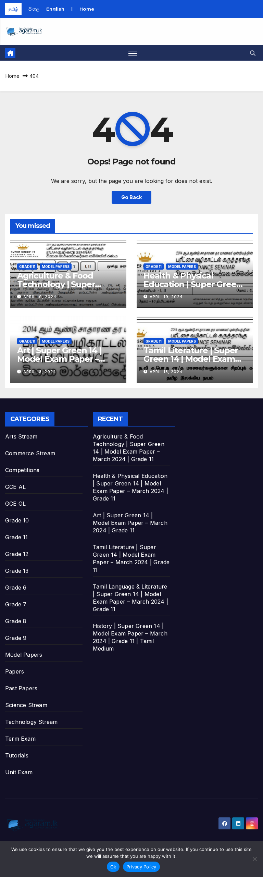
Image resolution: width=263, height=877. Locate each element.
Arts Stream (21, 436)
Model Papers (56, 266)
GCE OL (15, 503)
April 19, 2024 (40, 296)
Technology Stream (31, 721)
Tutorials (16, 755)
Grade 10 (17, 520)
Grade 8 (15, 621)
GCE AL (15, 486)
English (55, 9)
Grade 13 (17, 570)
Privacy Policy (141, 866)
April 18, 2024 (39, 371)
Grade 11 (27, 266)
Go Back (131, 197)
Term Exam (20, 738)
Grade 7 (15, 604)
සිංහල (33, 9)
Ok (113, 866)
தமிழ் (13, 9)
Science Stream (26, 705)
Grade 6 (15, 587)
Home (86, 9)
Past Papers (21, 688)
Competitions (22, 470)
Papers (14, 671)
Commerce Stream (30, 453)
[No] (254, 858)
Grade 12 (17, 554)
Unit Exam (19, 772)
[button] (252, 53)
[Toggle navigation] (132, 53)
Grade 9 (15, 637)
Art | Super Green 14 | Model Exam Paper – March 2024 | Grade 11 (60, 358)
